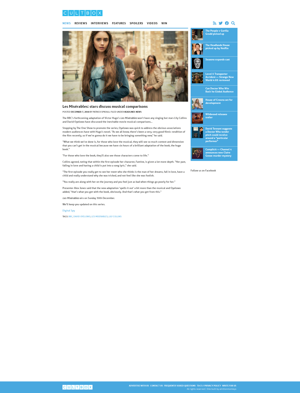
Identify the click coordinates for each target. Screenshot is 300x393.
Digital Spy (68, 210)
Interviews (99, 23)
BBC (70, 216)
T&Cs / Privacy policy (209, 385)
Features (119, 23)
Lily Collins (115, 216)
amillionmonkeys (228, 388)
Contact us (156, 385)
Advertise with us (139, 385)
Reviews (81, 23)
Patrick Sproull (102, 111)
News (66, 23)
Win (164, 23)
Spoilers (136, 23)
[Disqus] (125, 262)
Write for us (229, 385)
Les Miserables (99, 216)
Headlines (129, 111)
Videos (152, 23)
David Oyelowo (81, 216)
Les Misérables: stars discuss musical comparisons (214, 35)
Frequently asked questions (180, 385)
